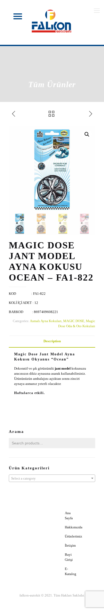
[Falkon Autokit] (52, 21)
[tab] (52, 341)
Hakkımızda (73, 527)
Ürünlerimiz (73, 536)
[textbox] (52, 478)
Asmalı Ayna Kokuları (46, 321)
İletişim (70, 545)
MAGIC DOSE (73, 321)
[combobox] (52, 478)
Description (52, 341)
